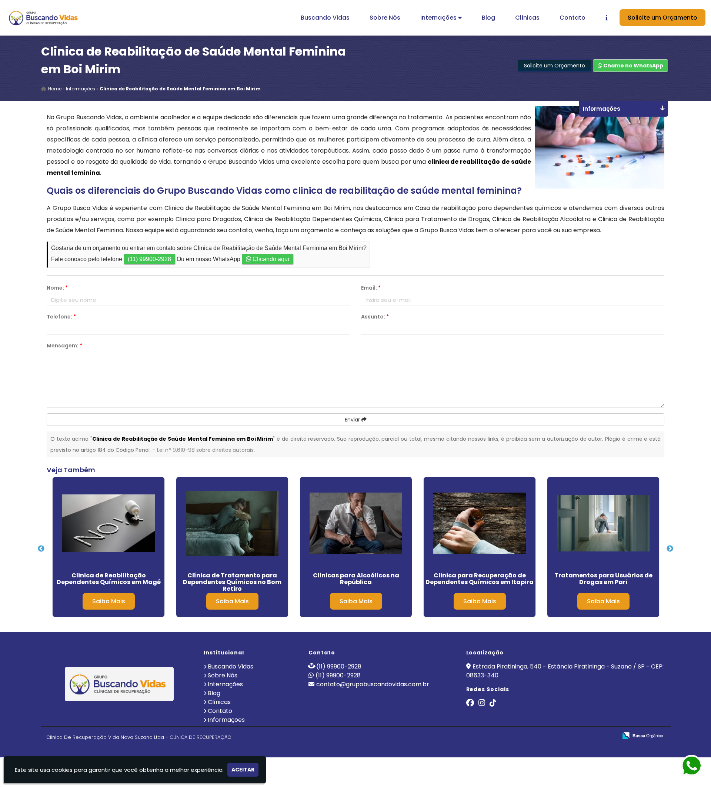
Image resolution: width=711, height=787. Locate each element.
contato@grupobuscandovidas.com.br (372, 684)
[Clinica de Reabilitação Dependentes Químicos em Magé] (108, 523)
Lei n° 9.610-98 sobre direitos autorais (205, 450)
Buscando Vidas (325, 17)
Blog (488, 17)
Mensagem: (64, 345)
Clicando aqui (270, 259)
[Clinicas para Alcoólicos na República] (356, 523)
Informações (226, 720)
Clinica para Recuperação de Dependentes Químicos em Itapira (479, 578)
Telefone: (61, 316)
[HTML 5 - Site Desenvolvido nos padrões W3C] (557, 736)
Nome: (57, 287)
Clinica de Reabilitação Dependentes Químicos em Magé (109, 578)
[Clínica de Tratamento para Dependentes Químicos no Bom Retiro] (232, 523)
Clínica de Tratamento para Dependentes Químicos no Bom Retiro (232, 582)
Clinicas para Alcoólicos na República (356, 578)
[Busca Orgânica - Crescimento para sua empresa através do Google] (642, 735)
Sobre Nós (385, 17)
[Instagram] (481, 703)
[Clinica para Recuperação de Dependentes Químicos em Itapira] (479, 523)
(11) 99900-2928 (149, 259)
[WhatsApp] (685, 766)
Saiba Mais (108, 601)
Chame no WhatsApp (632, 65)
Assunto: (375, 316)
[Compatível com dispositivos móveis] (608, 736)
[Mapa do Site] (538, 736)
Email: (371, 287)
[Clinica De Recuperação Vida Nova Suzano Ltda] (119, 684)
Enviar (353, 419)
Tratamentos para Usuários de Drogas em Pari (603, 578)
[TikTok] (493, 703)
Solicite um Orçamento (662, 17)
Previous (41, 549)
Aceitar (242, 769)
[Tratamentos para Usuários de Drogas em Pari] (603, 523)
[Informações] (606, 17)
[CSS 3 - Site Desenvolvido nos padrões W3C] (583, 736)
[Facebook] (470, 703)
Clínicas (527, 17)
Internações (439, 17)
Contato (572, 17)
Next (670, 549)
